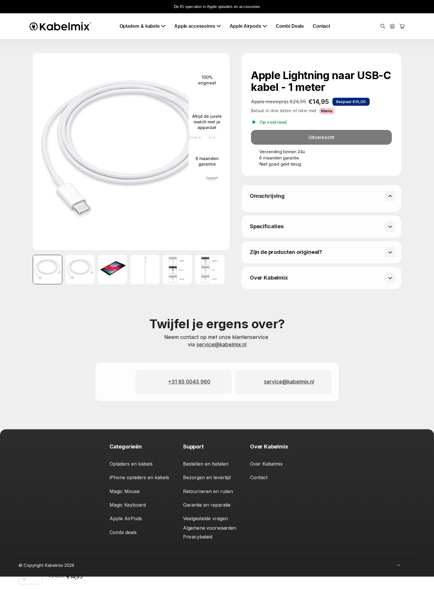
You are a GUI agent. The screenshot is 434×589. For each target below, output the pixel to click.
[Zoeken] (383, 26)
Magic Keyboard (128, 505)
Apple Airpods (245, 26)
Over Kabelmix (266, 464)
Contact (321, 26)
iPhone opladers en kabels (139, 477)
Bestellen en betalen (206, 464)
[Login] (392, 26)
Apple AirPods (126, 518)
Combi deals (123, 532)
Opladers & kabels (140, 26)
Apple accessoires (194, 26)
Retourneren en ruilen (208, 491)
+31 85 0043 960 (189, 382)
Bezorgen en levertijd (207, 477)
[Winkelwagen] (401, 26)
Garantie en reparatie (207, 505)
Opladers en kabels (131, 464)
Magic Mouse (125, 491)
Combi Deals (290, 26)
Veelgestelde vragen (205, 518)
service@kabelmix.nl (221, 344)
